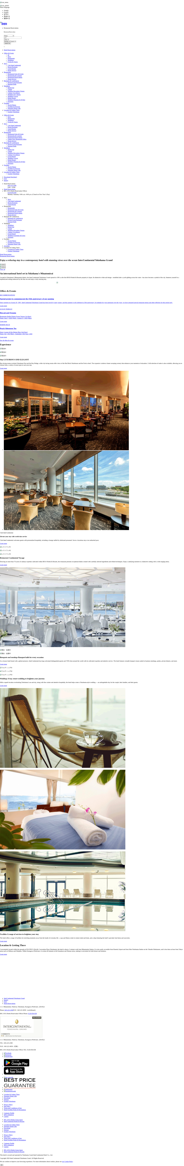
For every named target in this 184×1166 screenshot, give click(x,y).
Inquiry (6, 180)
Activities (7, 246)
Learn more (3, 368)
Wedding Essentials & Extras (16, 235)
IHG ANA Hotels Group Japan (13, 1120)
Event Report (12, 156)
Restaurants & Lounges (15, 75)
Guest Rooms (12, 69)
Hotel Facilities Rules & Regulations (15, 1110)
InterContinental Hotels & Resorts (14, 1121)
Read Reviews (37, 1017)
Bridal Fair (11, 88)
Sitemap (6, 1099)
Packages (10, 101)
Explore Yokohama (13, 112)
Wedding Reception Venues (16, 91)
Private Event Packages (15, 82)
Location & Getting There (12, 110)
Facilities (6, 103)
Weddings (11, 60)
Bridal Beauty (12, 98)
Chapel (10, 89)
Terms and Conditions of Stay (13, 1108)
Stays (9, 56)
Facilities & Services (14, 107)
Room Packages (12, 67)
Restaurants (11, 58)
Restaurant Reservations (15, 77)
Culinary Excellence (14, 93)
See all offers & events (7, 340)
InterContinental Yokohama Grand (14, 998)
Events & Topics (13, 62)
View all (2, 269)
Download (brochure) (10, 177)
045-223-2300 (12, 185)
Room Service (12, 70)
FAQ (5, 179)
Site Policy (7, 1106)
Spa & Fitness (12, 105)
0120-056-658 (12, 192)
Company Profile (9, 1113)
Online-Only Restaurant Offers (17, 139)
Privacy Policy (8, 1104)
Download (7, 1098)
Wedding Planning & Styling (16, 100)
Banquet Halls (12, 84)
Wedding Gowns (13, 96)
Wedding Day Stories (14, 94)
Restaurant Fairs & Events (15, 74)
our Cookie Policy (67, 1161)
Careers (6, 1116)
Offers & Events (9, 53)
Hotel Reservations (9, 50)
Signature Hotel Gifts (14, 108)
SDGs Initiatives (9, 1115)
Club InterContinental (14, 65)
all (8, 55)
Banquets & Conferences (11, 81)
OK (2, 1165)
